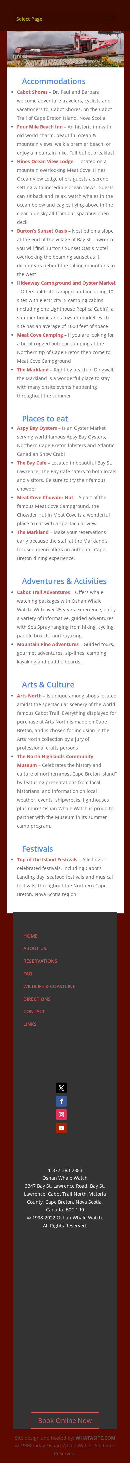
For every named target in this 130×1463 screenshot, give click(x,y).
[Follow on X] (61, 1088)
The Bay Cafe (31, 463)
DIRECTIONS (37, 999)
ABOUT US (34, 948)
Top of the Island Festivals (47, 859)
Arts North (29, 695)
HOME (30, 936)
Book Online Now (65, 1420)
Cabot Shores (32, 92)
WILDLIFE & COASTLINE (49, 986)
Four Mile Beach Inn (40, 126)
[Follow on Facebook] (61, 1101)
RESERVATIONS (40, 961)
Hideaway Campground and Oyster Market (66, 283)
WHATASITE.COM (95, 1438)
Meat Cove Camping (40, 335)
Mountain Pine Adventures (48, 644)
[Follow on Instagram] (61, 1114)
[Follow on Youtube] (61, 1128)
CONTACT (34, 1011)
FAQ (27, 973)
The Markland (33, 532)
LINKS (30, 1024)
